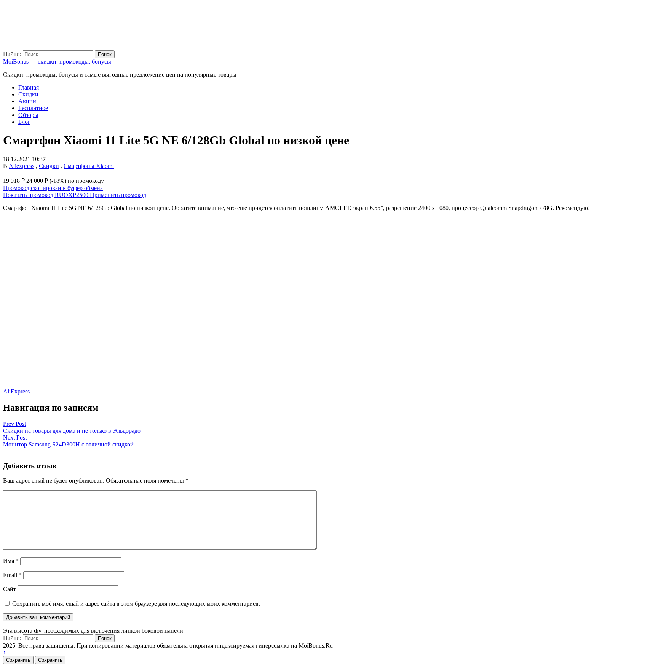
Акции (27, 101)
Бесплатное (33, 108)
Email (12, 575)
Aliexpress (21, 166)
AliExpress (16, 391)
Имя (11, 561)
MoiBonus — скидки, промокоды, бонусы (57, 61)
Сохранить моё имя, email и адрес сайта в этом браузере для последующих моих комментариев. (136, 603)
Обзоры (28, 115)
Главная (28, 87)
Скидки (28, 94)
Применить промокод (118, 195)
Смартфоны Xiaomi (89, 166)
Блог (24, 121)
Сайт (9, 589)
